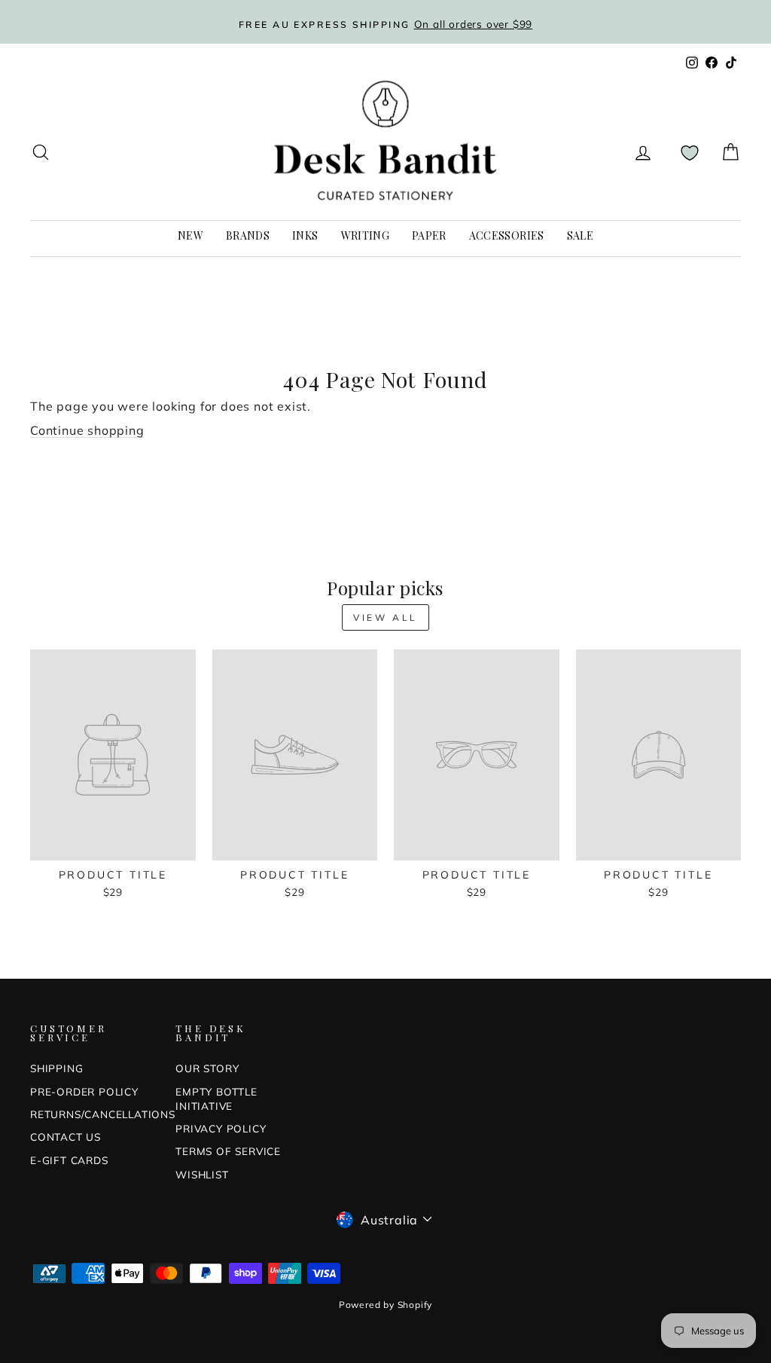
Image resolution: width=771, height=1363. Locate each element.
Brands (248, 235)
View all (385, 617)
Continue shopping (87, 430)
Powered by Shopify (385, 1304)
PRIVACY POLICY (220, 1128)
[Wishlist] (689, 153)
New (190, 235)
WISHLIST (201, 1174)
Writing (365, 235)
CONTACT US (65, 1136)
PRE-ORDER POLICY (84, 1091)
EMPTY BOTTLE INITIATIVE (216, 1098)
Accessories (506, 235)
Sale (580, 235)
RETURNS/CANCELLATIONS (102, 1114)
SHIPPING (56, 1068)
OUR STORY (207, 1068)
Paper (429, 235)
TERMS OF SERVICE (228, 1150)
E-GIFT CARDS (69, 1160)
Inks (305, 235)
